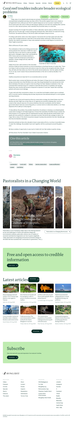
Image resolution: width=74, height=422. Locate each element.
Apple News (59, 405)
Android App (59, 403)
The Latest (6, 396)
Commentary (13, 164)
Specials (38, 3)
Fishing (31, 164)
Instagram (59, 384)
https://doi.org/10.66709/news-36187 (33, 144)
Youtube (58, 386)
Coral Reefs (23, 164)
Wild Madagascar (43, 382)
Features (19, 3)
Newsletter (12, 357)
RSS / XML (59, 407)
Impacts (23, 389)
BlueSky (58, 398)
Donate (57, 3)
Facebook (59, 391)
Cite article (65, 16)
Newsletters (24, 391)
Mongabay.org (42, 386)
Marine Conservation (41, 164)
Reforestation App (43, 389)
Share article (54, 16)
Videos (25, 3)
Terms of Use (24, 396)
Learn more (12, 265)
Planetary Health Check (45, 391)
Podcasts (31, 3)
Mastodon (59, 400)
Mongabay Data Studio (44, 397)
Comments (44, 16)
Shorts (50, 3)
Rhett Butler (16, 155)
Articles (44, 3)
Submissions (24, 393)
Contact (23, 384)
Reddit (58, 396)
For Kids (40, 384)
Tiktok (58, 393)
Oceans (12, 167)
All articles (33, 278)
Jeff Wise (10, 16)
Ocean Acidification (54, 164)
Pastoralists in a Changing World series (57, 231)
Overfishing (20, 167)
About (22, 382)
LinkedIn (58, 382)
